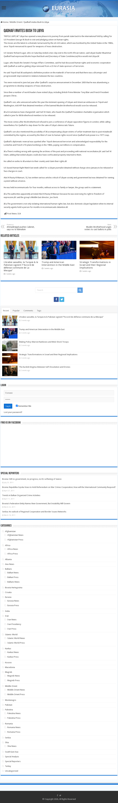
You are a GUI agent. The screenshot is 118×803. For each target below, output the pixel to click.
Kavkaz (8, 648)
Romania (9, 723)
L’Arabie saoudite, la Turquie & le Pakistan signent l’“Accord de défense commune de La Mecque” (21, 266)
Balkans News (13, 582)
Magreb (8, 672)
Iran (7, 616)
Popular (16, 310)
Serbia (8, 737)
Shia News (11, 746)
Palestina (9, 709)
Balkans (8, 569)
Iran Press (11, 629)
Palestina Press (13, 718)
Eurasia (8, 597)
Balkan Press (12, 577)
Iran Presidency (14, 624)
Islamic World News (16, 638)
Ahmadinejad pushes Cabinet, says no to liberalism (21, 227)
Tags (39, 310)
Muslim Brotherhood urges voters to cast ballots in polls (98, 227)
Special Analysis (12, 756)
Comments (28, 310)
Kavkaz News (13, 652)
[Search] (80, 290)
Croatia (8, 592)
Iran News (11, 619)
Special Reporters (13, 761)
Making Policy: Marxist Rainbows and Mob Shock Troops (44, 342)
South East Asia (11, 752)
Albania (8, 559)
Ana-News (9, 564)
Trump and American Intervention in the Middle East (58, 263)
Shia (7, 742)
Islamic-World (11, 634)
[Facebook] (56, 299)
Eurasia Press (13, 605)
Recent (6, 310)
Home (5, 22)
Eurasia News (13, 601)
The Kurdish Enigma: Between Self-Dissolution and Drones (44, 367)
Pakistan (8, 705)
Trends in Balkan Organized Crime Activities (21, 495)
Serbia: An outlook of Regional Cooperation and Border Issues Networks (34, 511)
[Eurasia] (59, 8)
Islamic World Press (16, 643)
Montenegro (10, 700)
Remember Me (24, 406)
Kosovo (8, 662)
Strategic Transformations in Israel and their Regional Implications (95, 265)
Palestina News (14, 713)
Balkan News (13, 572)
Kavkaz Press (13, 657)
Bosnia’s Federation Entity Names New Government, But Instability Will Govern (36, 503)
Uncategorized (11, 771)
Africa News (12, 549)
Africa (7, 545)
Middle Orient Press (16, 694)
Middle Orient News (16, 690)
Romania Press (13, 732)
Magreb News (13, 676)
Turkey (8, 766)
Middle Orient (16, 22)
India (7, 611)
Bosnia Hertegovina (13, 587)
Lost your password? (13, 412)
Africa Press (12, 554)
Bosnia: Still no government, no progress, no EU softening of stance (31, 479)
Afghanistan (10, 531)
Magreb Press (13, 680)
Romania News (13, 727)
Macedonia (10, 667)
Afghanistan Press (15, 540)
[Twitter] (61, 299)
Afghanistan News (15, 535)
